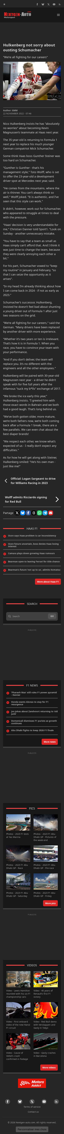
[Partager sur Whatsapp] (39, 512)
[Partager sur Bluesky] (22, 512)
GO (52, 616)
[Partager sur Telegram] (45, 512)
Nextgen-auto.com (25, 1122)
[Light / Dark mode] (4, 4)
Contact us (33, 1111)
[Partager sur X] (17, 512)
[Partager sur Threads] (33, 512)
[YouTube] (54, 4)
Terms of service (32, 1106)
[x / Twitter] (48, 4)
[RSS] (60, 4)
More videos (49, 1067)
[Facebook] (37, 4)
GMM (15, 110)
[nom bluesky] (43, 4)
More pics (50, 903)
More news (50, 741)
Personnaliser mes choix (32, 1129)
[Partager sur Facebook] (28, 512)
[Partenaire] (32, 1083)
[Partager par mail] (50, 512)
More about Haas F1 (48, 581)
